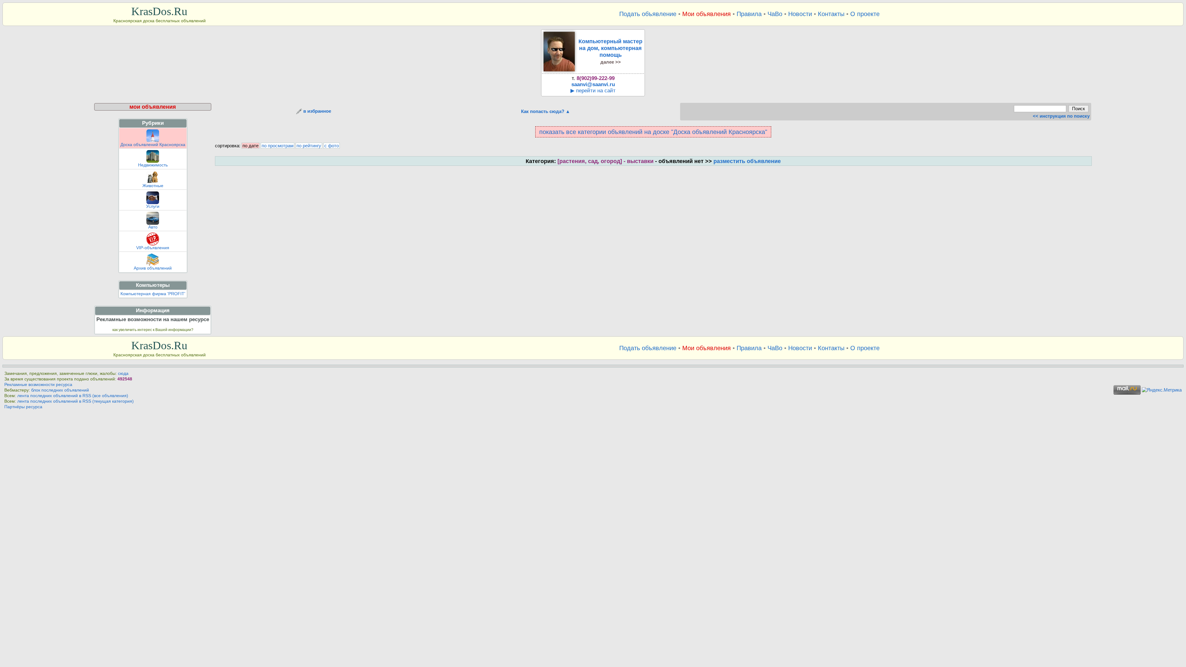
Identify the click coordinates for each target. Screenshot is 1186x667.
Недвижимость (153, 165)
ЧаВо (775, 13)
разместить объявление (747, 161)
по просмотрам (277, 145)
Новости (800, 13)
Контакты (831, 13)
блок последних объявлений (60, 390)
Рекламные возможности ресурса (38, 384)
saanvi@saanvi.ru (593, 84)
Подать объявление (647, 13)
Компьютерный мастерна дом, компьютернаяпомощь (610, 51)
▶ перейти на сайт (593, 91)
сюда (123, 373)
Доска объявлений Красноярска (152, 144)
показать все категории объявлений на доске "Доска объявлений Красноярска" (653, 131)
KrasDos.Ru (159, 11)
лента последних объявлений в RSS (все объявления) (72, 395)
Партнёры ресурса (23, 407)
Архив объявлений (153, 268)
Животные (152, 185)
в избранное (316, 111)
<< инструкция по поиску (1061, 116)
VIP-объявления (152, 247)
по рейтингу (308, 145)
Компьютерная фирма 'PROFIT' (152, 294)
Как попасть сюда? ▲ (545, 111)
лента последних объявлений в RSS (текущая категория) (75, 401)
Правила (749, 13)
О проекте (865, 13)
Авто (153, 227)
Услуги (152, 206)
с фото (331, 145)
